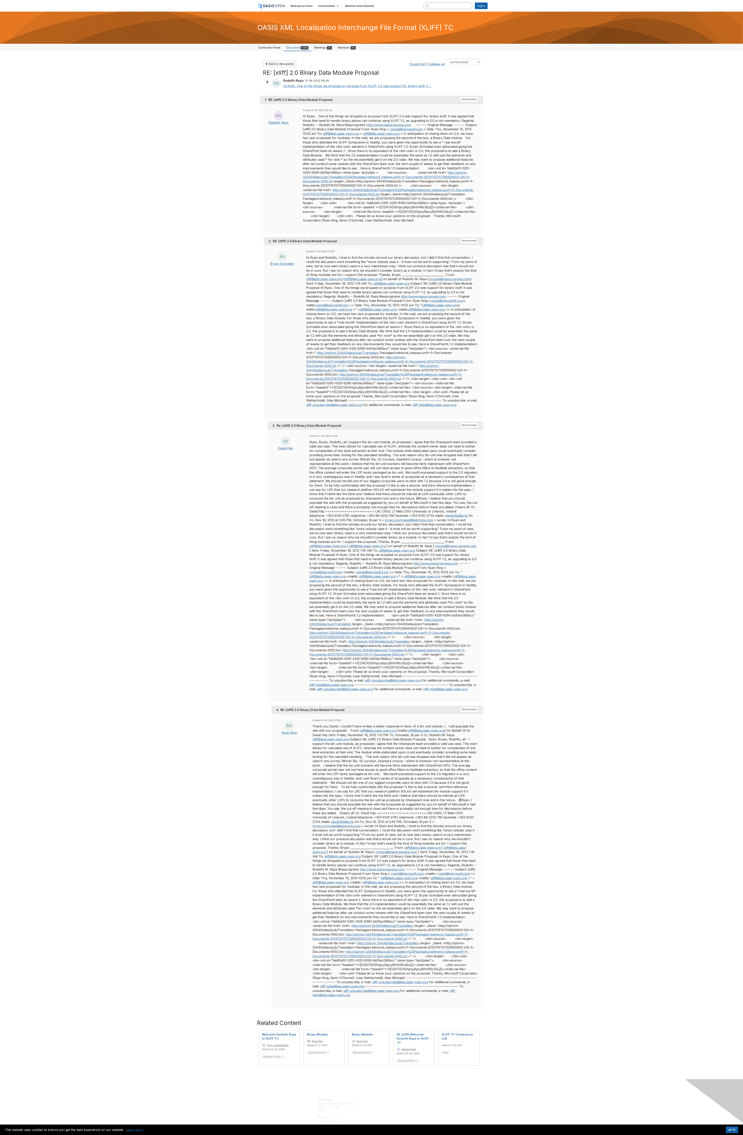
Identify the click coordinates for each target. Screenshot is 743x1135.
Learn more (134, 1130)
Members (346, 47)
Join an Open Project (386, 1105)
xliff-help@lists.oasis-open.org (434, 405)
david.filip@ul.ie (456, 516)
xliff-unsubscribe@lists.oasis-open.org (334, 405)
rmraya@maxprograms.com (449, 279)
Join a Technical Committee (390, 1111)
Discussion (296, 47)
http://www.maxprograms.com (388, 125)
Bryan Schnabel (282, 264)
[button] (328, 6)
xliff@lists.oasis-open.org (341, 134)
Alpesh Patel (408, 1049)
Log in (481, 5)
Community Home (269, 47)
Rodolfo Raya (278, 122)
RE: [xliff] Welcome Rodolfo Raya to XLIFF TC (413, 1038)
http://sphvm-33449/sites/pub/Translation (348, 353)
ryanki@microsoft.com (406, 129)
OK (733, 1129)
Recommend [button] (469, 99)
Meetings (322, 47)
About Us (435, 1099)
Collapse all (436, 64)
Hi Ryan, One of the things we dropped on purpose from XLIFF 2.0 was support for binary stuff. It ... (357, 86)
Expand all (417, 64)
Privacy (433, 1103)
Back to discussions (281, 63)
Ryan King (289, 733)
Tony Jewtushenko (278, 1045)
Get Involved (381, 1099)
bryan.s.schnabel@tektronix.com (409, 520)
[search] (427, 6)
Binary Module (317, 1034)
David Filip (285, 448)
